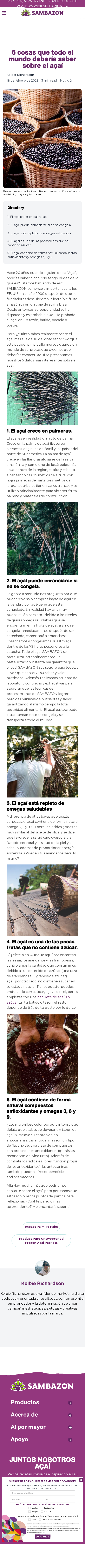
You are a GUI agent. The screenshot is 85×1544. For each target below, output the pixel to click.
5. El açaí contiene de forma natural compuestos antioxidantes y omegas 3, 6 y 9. (42, 255)
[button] (42, 1536)
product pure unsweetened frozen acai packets (41, 1241)
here (44, 1532)
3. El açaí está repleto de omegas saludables (39, 233)
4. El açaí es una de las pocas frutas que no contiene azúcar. (37, 243)
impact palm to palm (41, 1227)
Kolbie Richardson (20, 75)
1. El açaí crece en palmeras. (27, 217)
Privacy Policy (54, 1528)
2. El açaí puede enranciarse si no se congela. (39, 225)
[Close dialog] (80, 1480)
